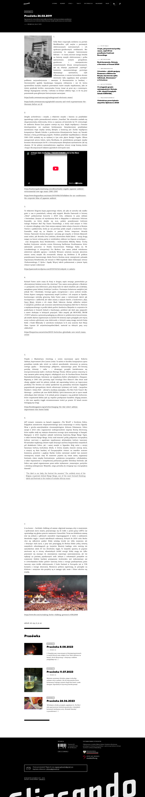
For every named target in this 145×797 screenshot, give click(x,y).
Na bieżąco (28, 11)
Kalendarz (99, 3)
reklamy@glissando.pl (52, 769)
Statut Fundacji (63, 751)
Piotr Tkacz (104, 46)
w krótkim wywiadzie (57, 390)
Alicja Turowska (106, 84)
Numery (62, 3)
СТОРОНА (83, 287)
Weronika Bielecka (107, 68)
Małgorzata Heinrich (107, 97)
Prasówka (32, 636)
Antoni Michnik (105, 59)
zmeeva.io (42, 779)
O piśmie (54, 3)
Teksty (79, 3)
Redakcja (31, 24)
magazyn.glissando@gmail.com (64, 767)
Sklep (107, 3)
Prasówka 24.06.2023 (61, 700)
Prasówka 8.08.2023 (60, 646)
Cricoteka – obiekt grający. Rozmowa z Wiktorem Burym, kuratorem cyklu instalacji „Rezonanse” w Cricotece (108, 75)
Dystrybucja (88, 3)
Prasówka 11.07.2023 (60, 671)
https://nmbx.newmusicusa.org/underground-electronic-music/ (48, 97)
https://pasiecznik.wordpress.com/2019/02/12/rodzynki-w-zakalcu (49, 269)
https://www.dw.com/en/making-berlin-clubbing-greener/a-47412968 (51, 615)
